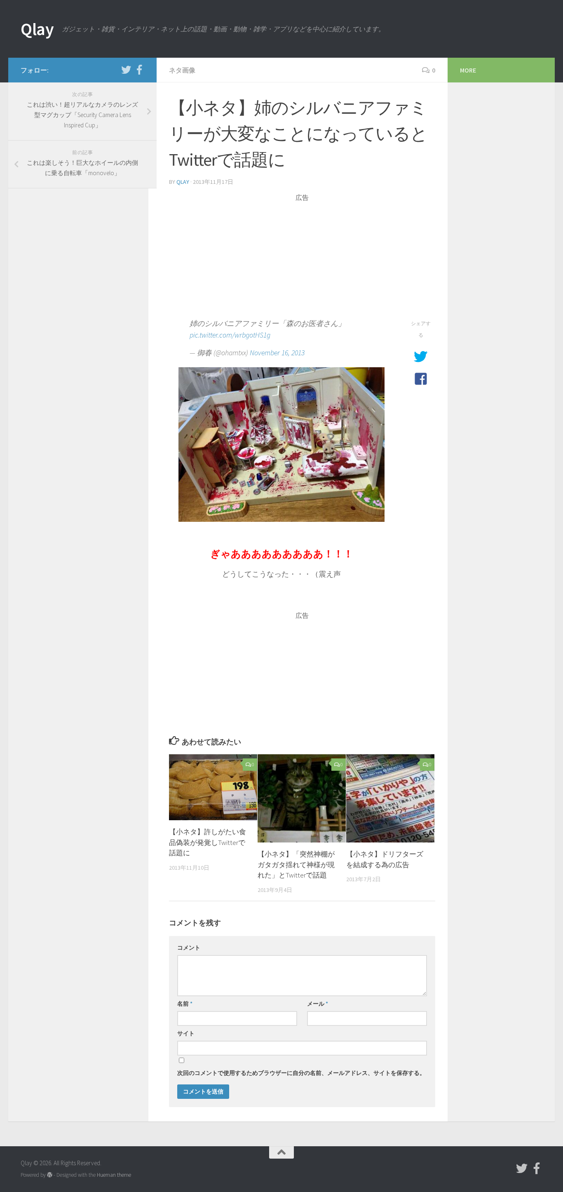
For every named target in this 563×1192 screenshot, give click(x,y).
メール (317, 1003)
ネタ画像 (182, 70)
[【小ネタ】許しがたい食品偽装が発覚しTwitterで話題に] (213, 787)
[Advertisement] (302, 260)
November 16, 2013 (277, 352)
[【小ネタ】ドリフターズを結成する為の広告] (390, 798)
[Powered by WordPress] (49, 1175)
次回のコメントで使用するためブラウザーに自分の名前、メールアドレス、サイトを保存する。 (301, 1073)
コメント (188, 947)
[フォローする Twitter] (126, 70)
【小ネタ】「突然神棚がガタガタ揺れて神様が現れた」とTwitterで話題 (296, 864)
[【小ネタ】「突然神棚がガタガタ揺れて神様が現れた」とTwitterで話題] (302, 798)
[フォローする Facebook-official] (139, 70)
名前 (184, 1003)
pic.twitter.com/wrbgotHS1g (230, 335)
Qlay (37, 29)
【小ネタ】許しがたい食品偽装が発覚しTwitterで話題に (207, 842)
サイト (186, 1033)
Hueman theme (114, 1174)
